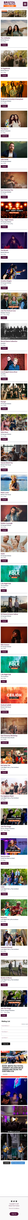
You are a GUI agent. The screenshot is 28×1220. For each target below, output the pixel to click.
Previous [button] (3, 14)
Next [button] (25, 14)
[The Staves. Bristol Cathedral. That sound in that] (14, 1146)
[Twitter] (14, 1201)
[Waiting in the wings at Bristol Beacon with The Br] (14, 1091)
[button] (14, 1214)
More (3, 590)
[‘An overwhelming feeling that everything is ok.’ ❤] (14, 1064)
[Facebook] (11, 1201)
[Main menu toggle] (25, 4)
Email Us (4, 863)
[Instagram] (16, 1201)
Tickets (4, 45)
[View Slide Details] (14, 13)
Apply (3, 317)
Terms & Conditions (14, 1208)
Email (3, 1015)
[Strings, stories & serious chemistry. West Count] (14, 1119)
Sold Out (4, 135)
